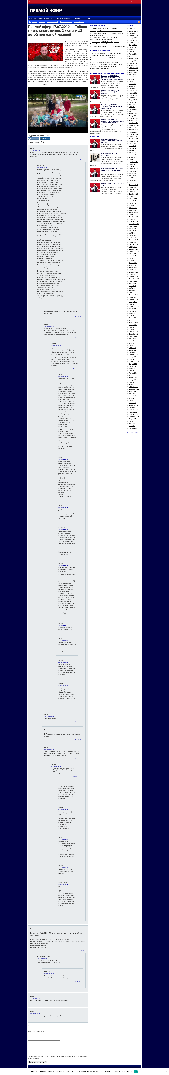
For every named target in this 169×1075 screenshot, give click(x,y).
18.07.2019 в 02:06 (35, 1013)
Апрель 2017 (133, 263)
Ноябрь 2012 (133, 384)
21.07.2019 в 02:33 (63, 662)
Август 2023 (133, 100)
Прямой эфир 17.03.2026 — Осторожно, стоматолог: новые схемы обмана (111, 106)
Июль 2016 (132, 283)
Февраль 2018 (133, 240)
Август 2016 (133, 281)
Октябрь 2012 (133, 387)
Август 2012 (133, 391)
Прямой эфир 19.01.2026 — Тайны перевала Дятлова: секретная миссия (112, 170)
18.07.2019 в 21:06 (49, 973)
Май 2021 (132, 150)
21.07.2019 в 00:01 (63, 640)
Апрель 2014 (133, 345)
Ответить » (83, 159)
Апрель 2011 (133, 428)
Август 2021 (133, 143)
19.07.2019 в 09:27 (63, 625)
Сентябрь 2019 (134, 196)
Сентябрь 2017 (134, 251)
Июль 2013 (132, 366)
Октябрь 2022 (133, 123)
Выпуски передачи (46, 18)
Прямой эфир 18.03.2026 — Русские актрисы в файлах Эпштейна (110, 92)
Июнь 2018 (132, 231)
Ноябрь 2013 (133, 357)
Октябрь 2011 (133, 414)
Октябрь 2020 (133, 166)
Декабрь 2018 (133, 217)
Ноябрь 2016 (133, 274)
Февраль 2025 (133, 58)
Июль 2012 (132, 394)
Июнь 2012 (132, 396)
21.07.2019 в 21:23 (63, 784)
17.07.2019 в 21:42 (35, 998)
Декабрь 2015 (133, 299)
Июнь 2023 (132, 104)
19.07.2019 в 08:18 (63, 376)
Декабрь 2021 (133, 134)
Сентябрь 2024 (134, 70)
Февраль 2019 (133, 212)
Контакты (42, 22)
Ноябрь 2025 (133, 38)
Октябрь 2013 (133, 359)
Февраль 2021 (133, 157)
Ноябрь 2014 (133, 329)
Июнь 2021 (132, 148)
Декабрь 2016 (133, 272)
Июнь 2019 (132, 203)
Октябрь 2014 (133, 332)
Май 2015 (132, 315)
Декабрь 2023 (133, 91)
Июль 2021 (132, 146)
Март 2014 (132, 348)
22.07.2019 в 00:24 (63, 884)
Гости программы (64, 18)
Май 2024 (132, 79)
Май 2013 (132, 371)
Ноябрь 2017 (133, 247)
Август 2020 (133, 171)
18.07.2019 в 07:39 (42, 958)
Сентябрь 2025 (134, 42)
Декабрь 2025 (133, 35)
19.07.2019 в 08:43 (63, 459)
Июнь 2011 (132, 423)
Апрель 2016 (133, 290)
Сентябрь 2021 (134, 141)
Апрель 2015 (133, 318)
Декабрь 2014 (133, 327)
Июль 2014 (132, 338)
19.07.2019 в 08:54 (63, 507)
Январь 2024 (133, 88)
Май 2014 (132, 343)
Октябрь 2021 (133, 139)
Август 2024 (133, 72)
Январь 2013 (133, 380)
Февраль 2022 (133, 130)
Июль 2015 (132, 311)
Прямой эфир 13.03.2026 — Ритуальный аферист (108, 46)
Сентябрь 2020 (134, 169)
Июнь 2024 (132, 77)
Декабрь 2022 (133, 118)
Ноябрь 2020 (133, 164)
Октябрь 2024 (133, 68)
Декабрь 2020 (133, 162)
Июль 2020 (132, 173)
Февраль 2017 (133, 267)
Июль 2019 (132, 201)
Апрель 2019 (133, 208)
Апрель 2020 (133, 180)
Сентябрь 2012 (134, 389)
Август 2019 (133, 198)
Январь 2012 (133, 407)
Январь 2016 (133, 297)
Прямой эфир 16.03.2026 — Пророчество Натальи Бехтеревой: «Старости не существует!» (113, 121)
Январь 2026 (133, 33)
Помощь (77, 18)
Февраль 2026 (133, 31)
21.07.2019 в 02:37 (56, 766)
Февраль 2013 (133, 377)
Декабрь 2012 (133, 382)
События (86, 18)
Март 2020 (132, 182)
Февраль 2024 (133, 86)
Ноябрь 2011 (133, 412)
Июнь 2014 (132, 341)
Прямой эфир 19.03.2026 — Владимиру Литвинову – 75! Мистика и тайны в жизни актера (112, 77)
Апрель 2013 (133, 373)
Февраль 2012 (133, 405)
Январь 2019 (133, 215)
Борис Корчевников (66, 22)
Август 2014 (133, 336)
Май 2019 (132, 205)
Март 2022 (132, 127)
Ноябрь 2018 (133, 219)
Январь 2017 (133, 270)
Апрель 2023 (133, 109)
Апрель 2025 (133, 54)
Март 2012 (132, 403)
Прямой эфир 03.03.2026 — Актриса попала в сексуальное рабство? (111, 140)
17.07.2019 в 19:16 (35, 150)
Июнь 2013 (132, 368)
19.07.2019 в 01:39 (56, 345)
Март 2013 (132, 375)
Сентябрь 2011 (134, 416)
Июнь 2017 (132, 258)
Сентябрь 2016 (134, 279)
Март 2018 (132, 237)
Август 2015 (133, 309)
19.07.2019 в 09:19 (63, 565)
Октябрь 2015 (133, 304)
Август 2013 (133, 364)
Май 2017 (132, 260)
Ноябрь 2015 (133, 302)
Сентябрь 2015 (134, 306)
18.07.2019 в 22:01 (49, 326)
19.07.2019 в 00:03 (49, 716)
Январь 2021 (133, 159)
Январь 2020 (133, 187)
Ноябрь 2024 (133, 65)
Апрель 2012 (133, 400)
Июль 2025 (132, 47)
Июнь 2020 (132, 175)
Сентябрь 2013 (134, 361)
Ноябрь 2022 (133, 120)
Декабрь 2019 (133, 189)
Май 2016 (132, 288)
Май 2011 (132, 426)
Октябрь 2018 (133, 221)
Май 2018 (132, 233)
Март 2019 (132, 210)
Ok (136, 1071)
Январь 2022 (133, 132)
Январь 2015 (133, 325)
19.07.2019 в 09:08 (63, 529)
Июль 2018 (132, 228)
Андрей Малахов (79, 22)
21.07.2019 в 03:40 (63, 685)
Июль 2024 (132, 75)
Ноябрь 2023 (133, 93)
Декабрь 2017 (133, 244)
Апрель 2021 (133, 153)
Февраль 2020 (133, 185)
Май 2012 (132, 398)
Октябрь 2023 (133, 95)
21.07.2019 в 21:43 (63, 809)
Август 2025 (133, 45)
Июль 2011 (132, 421)
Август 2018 (133, 226)
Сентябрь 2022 (134, 125)
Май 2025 (132, 52)
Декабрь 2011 (133, 410)
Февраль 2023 (133, 114)
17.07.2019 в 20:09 (35, 931)
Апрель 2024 (133, 81)
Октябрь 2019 (133, 194)
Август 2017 (133, 254)
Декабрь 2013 (133, 355)
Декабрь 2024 (133, 63)
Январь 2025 (133, 61)
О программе (33, 22)
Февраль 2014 (133, 350)
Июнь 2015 (132, 313)
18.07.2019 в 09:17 (49, 309)
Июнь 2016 (132, 286)
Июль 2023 (132, 102)
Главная (32, 18)
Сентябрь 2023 (134, 97)
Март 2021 (132, 155)
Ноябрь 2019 (133, 192)
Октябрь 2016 (133, 276)
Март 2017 (132, 265)
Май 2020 (132, 178)
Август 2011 (133, 419)
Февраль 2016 (133, 295)
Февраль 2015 (133, 322)
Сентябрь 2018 (134, 224)
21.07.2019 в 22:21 (63, 839)
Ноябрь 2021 (133, 136)
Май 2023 (132, 107)
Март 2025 (132, 56)
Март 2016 (132, 293)
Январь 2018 (133, 242)
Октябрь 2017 (133, 249)
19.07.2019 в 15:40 (49, 732)
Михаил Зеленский (52, 22)
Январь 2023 (133, 116)
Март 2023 (132, 111)
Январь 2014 (133, 352)
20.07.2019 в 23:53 (49, 749)
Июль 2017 (132, 256)
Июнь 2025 (132, 49)
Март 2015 (132, 320)
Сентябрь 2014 (134, 334)
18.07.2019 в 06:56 (42, 167)
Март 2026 (132, 29)
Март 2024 (132, 84)
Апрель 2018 (133, 235)
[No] (166, 1071)
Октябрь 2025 (133, 40)
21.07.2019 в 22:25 (63, 867)
